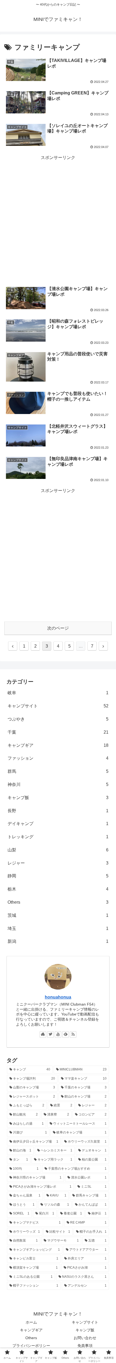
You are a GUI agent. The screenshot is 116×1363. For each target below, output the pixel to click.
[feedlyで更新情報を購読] (65, 1034)
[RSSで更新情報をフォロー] (73, 1034)
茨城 (58, 915)
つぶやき (58, 719)
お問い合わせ (85, 1338)
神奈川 (58, 784)
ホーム (31, 1322)
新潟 (58, 941)
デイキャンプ (58, 823)
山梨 (58, 850)
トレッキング (58, 836)
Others (58, 902)
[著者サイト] (43, 1034)
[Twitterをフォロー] (50, 1034)
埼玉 (58, 928)
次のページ (58, 628)
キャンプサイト (58, 706)
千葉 (58, 732)
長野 (58, 810)
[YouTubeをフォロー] (58, 1034)
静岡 (58, 876)
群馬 (58, 771)
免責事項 (85, 1345)
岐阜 (58, 692)
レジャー (58, 863)
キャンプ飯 (58, 797)
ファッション (58, 758)
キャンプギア (58, 745)
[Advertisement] (58, 219)
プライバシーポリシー (31, 1345)
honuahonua (58, 997)
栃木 (58, 889)
